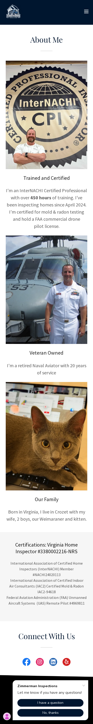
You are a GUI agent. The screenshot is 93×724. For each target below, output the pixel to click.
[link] (13, 11)
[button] (86, 11)
